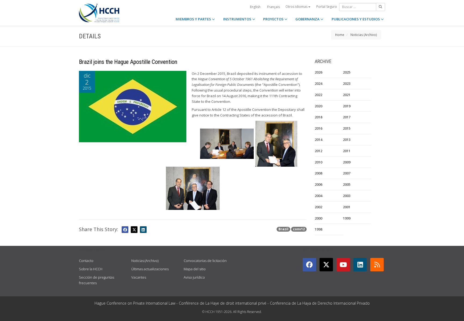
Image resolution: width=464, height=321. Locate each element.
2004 (318, 195)
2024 (318, 83)
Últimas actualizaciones (150, 269)
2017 (346, 117)
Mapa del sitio (195, 269)
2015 (346, 128)
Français (273, 7)
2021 (346, 94)
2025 (346, 72)
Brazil (283, 229)
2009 (346, 162)
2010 (318, 162)
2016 (318, 128)
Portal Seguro (326, 6)
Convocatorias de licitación (205, 260)
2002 (318, 207)
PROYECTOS (273, 19)
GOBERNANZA (307, 19)
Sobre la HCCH (90, 269)
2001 (346, 207)
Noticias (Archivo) (363, 34)
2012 (318, 150)
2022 (318, 94)
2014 (318, 139)
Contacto (86, 260)
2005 (346, 184)
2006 (318, 184)
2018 (318, 117)
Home (339, 34)
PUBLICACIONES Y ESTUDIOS (356, 19)
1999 (346, 218)
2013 (346, 139)
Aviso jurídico (194, 277)
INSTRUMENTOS (237, 19)
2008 (318, 173)
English (255, 7)
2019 (346, 106)
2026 (318, 72)
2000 (318, 218)
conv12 (299, 229)
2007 (346, 173)
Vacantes (138, 277)
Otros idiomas (296, 6)
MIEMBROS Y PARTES (194, 19)
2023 (346, 83)
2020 (318, 106)
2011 (346, 150)
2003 (346, 195)
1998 (318, 229)
